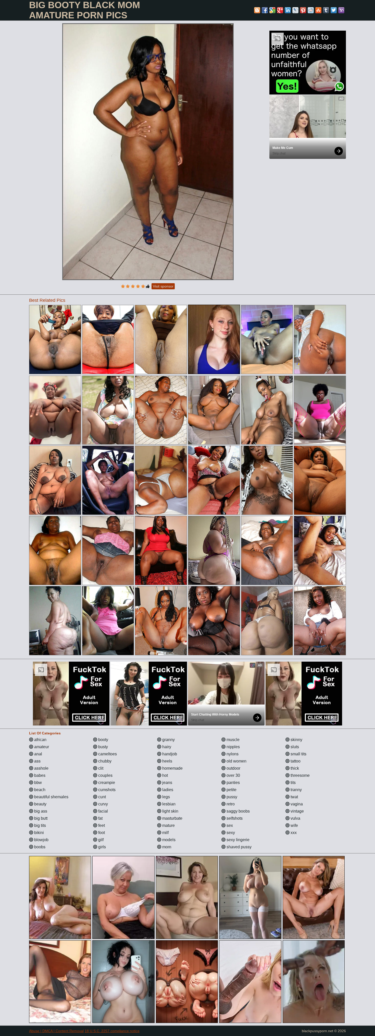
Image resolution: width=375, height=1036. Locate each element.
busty (102, 747)
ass (37, 761)
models (168, 840)
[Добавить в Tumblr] (326, 10)
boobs (39, 847)
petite (231, 790)
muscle (233, 739)
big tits (39, 825)
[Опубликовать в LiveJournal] (295, 10)
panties (233, 782)
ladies (167, 790)
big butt (40, 818)
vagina (296, 804)
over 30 (233, 775)
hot (164, 775)
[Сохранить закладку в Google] (272, 10)
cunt (101, 797)
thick (294, 768)
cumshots (106, 790)
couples (104, 775)
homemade (172, 768)
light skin (169, 811)
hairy (166, 747)
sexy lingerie (237, 840)
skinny (296, 739)
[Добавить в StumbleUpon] (318, 10)
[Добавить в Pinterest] (303, 10)
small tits (298, 754)
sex (229, 825)
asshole (40, 768)
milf (165, 832)
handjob (169, 754)
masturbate (171, 818)
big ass (40, 811)
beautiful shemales (50, 797)
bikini (38, 832)
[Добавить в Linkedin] (288, 10)
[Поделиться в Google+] (280, 10)
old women (236, 761)
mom (166, 847)
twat (294, 797)
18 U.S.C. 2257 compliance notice (112, 1031)
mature (168, 825)
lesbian (168, 804)
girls (101, 847)
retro (230, 804)
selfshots (234, 818)
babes (39, 775)
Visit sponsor (163, 286)
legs (165, 797)
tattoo (295, 761)
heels (166, 761)
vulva (295, 818)
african (39, 739)
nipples (233, 747)
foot (101, 832)
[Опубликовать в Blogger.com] (257, 10)
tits (293, 782)
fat (100, 818)
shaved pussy (239, 847)
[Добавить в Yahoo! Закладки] (341, 10)
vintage (297, 811)
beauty (39, 804)
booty (102, 739)
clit (100, 768)
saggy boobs (238, 811)
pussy (231, 797)
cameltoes (107, 754)
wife (294, 825)
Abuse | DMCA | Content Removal (56, 1031)
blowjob (40, 840)
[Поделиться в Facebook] (265, 10)
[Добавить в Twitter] (334, 10)
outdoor (233, 768)
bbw (37, 782)
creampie (106, 782)
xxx (293, 832)
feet (101, 825)
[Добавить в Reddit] (311, 10)
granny (168, 739)
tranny (296, 790)
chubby (104, 761)
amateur (41, 747)
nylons (232, 754)
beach (39, 790)
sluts (294, 747)
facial (102, 811)
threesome (300, 775)
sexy (230, 832)
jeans (166, 782)
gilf (100, 840)
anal (37, 754)
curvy (102, 804)
